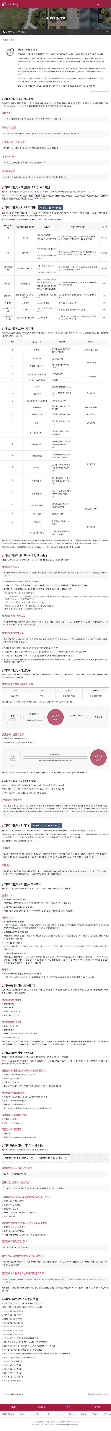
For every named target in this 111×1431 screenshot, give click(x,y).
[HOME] (4, 32)
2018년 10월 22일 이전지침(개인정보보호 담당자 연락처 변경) (26, 1342)
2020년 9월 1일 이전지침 (13, 1319)
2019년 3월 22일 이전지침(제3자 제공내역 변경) (21, 1338)
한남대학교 (10, 4)
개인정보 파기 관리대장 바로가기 (45, 825)
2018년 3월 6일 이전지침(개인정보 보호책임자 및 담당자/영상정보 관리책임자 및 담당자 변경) (37, 1353)
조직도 (48, 1414)
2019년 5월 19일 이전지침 (13, 1330)
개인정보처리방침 (8, 1414)
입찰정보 (22, 1414)
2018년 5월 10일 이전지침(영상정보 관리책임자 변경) (23, 1350)
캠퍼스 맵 (71, 1414)
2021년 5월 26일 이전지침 (13, 1315)
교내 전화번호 (36, 1414)
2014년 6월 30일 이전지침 (13, 1381)
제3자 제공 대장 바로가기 (49, 207)
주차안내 (84, 1414)
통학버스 (95, 1414)
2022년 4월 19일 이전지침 (13, 1311)
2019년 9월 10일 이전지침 (13, 1323)
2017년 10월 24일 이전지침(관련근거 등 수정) (20, 1357)
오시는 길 (59, 1414)
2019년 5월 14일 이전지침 (13, 1334)
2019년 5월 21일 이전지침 (13, 1327)
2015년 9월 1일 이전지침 (13, 1373)
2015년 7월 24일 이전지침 (13, 1377)
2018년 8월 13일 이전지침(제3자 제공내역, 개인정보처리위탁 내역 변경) (29, 1346)
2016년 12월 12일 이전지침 (13, 1361)
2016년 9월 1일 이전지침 (13, 1365)
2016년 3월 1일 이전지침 (13, 1369)
